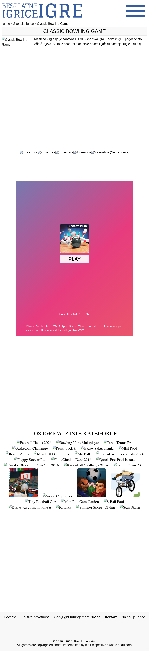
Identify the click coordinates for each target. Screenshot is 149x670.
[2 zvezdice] (46, 152)
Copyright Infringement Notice (77, 617)
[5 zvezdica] (100, 152)
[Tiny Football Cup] (40, 501)
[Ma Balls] (83, 453)
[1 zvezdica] (29, 152)
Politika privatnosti (35, 617)
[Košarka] (63, 507)
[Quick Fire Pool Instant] (115, 459)
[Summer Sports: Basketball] (23, 495)
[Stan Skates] (130, 507)
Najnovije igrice (133, 617)
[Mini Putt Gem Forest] (52, 453)
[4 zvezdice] (82, 152)
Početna (10, 617)
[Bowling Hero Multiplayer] (77, 442)
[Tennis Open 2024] (129, 465)
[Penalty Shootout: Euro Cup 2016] (31, 465)
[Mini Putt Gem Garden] (80, 501)
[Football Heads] (91, 495)
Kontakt (111, 617)
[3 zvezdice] (64, 152)
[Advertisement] (74, 100)
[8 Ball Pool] (114, 501)
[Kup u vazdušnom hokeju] (30, 507)
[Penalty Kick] (64, 448)
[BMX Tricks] (125, 495)
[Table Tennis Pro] (118, 442)
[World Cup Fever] (57, 495)
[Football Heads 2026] (34, 442)
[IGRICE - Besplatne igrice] (42, 20)
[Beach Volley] (17, 453)
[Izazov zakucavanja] (97, 448)
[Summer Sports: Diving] (95, 507)
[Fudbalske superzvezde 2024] (120, 453)
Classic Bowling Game (74, 31)
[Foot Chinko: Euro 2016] (71, 459)
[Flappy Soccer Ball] (30, 459)
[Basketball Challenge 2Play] (86, 465)
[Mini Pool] (128, 448)
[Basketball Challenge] (30, 448)
